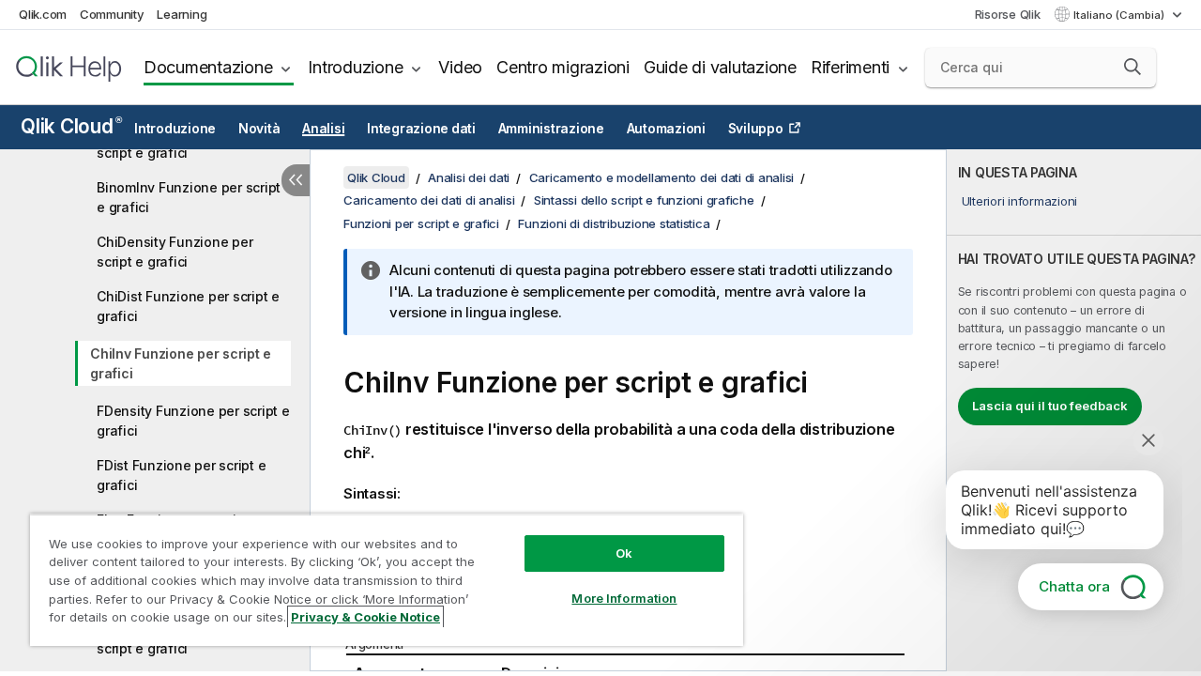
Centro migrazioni (563, 67)
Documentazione (208, 67)
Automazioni (666, 128)
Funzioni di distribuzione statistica (613, 223)
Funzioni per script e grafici (421, 223)
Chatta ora (1074, 586)
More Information (624, 598)
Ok (624, 553)
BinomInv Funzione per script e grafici (189, 197)
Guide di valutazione (720, 67)
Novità (259, 128)
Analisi (323, 128)
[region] (386, 580)
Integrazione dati (421, 128)
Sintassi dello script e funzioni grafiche (644, 199)
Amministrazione (551, 128)
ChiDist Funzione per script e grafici (188, 306)
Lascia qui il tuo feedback (1050, 405)
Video (460, 67)
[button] (1132, 66)
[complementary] (1074, 410)
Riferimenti (850, 67)
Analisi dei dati (468, 177)
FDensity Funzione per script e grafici (193, 420)
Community (112, 14)
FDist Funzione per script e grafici (181, 475)
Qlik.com (43, 14)
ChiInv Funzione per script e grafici (180, 363)
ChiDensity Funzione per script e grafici (174, 251)
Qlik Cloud (71, 126)
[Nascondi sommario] (295, 180)
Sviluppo (755, 128)
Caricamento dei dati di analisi (428, 199)
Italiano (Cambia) (1120, 15)
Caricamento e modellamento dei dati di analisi (662, 177)
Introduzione (355, 67)
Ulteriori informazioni (1020, 200)
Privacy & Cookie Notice (365, 616)
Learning (181, 14)
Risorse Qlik (1008, 14)
